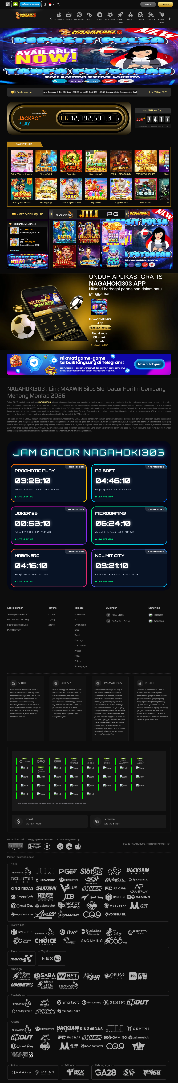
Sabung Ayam (161, 21)
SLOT (77, 619)
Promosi (51, 614)
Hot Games (59, 19)
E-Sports (151, 19)
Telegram (158, 614)
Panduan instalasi (100, 327)
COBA (66, 228)
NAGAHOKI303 (44, 402)
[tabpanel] (89, 56)
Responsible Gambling (18, 619)
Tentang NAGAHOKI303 (18, 614)
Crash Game (120, 21)
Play (24, 123)
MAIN (23, 160)
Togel (100, 19)
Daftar (165, 4)
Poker (141, 19)
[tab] (65, 214)
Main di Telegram (32, 4)
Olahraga (110, 19)
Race (89, 19)
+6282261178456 (121, 620)
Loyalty (51, 619)
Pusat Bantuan (14, 629)
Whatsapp (159, 620)
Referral (51, 624)
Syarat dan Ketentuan (17, 624)
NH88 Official (118, 614)
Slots (69, 19)
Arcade (130, 19)
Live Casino (79, 19)
